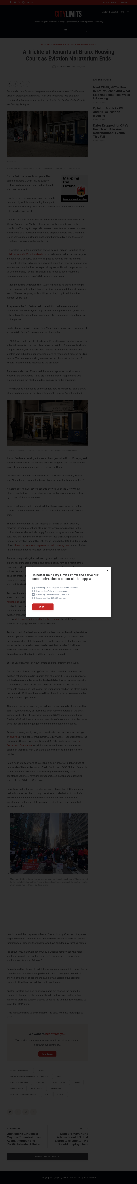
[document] (68, 592)
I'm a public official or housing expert (52, 591)
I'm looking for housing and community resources (57, 587)
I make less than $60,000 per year (51, 598)
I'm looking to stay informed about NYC (53, 594)
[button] (108, 571)
